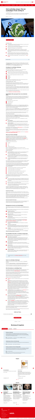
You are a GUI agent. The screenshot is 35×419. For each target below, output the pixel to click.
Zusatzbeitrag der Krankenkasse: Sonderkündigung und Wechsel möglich (7, 392)
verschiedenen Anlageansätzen (18, 255)
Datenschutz (18, 418)
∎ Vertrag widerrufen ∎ (30, 418)
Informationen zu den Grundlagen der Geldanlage (14, 91)
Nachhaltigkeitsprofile (18, 295)
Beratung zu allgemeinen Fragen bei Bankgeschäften (13, 346)
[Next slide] (33, 368)
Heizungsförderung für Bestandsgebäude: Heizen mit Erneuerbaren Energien (17, 392)
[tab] (16, 379)
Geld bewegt (9, 278)
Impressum (21, 418)
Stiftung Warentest (20, 127)
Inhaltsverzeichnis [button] (8, 59)
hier (19, 309)
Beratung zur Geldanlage (9, 332)
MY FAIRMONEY (13, 300)
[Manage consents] (33, 417)
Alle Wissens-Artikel (17, 317)
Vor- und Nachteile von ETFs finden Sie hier (15, 131)
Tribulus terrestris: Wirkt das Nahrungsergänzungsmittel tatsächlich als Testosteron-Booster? (27, 392)
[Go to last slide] (1, 368)
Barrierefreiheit (25, 418)
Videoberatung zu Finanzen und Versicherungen (12, 341)
